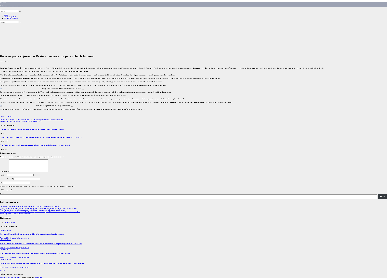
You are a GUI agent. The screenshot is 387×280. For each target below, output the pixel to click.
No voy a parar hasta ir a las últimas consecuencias (16, 213)
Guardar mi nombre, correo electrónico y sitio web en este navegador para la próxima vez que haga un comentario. (38, 186)
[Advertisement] (193, 38)
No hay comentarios (22, 238)
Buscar (2, 193)
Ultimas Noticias (9, 222)
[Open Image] (72, 106)
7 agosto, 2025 (5, 238)
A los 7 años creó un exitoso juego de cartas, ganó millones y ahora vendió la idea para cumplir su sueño (35, 145)
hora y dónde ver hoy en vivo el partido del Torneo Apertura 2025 (21, 121)
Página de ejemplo (10, 17)
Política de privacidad (11, 18)
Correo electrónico (6, 179)
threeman (13, 238)
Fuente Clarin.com (6, 116)
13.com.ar (3, 2)
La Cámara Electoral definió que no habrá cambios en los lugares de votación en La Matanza (32, 129)
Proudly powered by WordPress (10, 277)
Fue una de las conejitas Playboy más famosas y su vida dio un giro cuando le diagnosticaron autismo (32, 119)
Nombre (3, 175)
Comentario (4, 171)
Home (6, 15)
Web (1, 182)
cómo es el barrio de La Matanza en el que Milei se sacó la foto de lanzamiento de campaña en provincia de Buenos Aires (41, 137)
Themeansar (38, 277)
